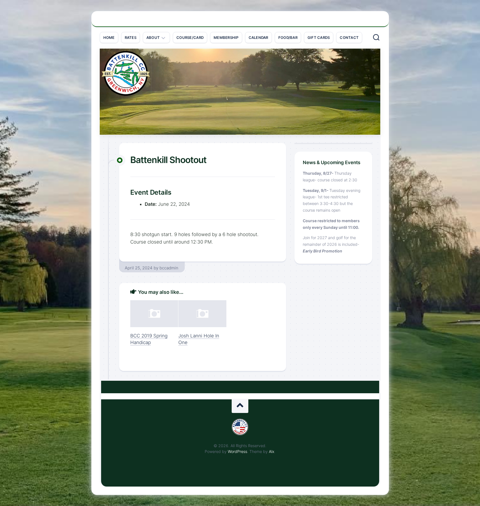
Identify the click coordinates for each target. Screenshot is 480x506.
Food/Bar (288, 37)
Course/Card (190, 37)
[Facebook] (375, 22)
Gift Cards (319, 37)
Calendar (258, 37)
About (153, 37)
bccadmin (168, 267)
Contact (349, 37)
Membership (226, 37)
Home (109, 37)
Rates (130, 37)
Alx (271, 451)
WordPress (237, 451)
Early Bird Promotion (322, 251)
